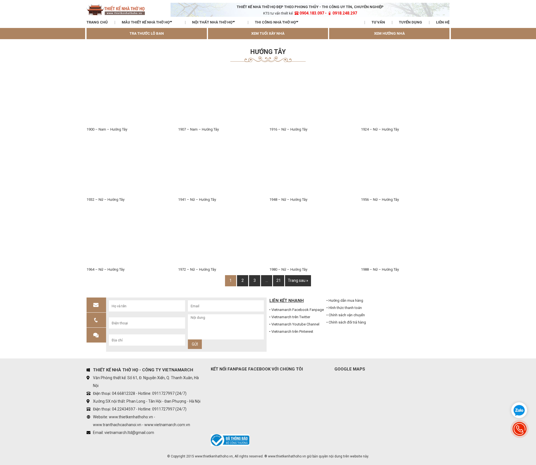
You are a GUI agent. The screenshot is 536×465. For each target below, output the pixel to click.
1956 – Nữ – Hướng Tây (380, 199)
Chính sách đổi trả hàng (347, 322)
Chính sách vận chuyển (347, 315)
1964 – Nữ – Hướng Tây (106, 269)
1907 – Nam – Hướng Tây (198, 129)
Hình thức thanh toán (345, 308)
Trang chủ (97, 22)
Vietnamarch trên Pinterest (292, 331)
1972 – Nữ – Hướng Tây (197, 269)
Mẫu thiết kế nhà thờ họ (146, 22)
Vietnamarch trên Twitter (290, 317)
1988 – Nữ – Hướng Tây (380, 269)
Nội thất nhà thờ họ (212, 22)
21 (278, 280)
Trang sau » (298, 280)
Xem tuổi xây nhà (267, 33)
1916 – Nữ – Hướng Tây (288, 129)
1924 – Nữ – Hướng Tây (380, 129)
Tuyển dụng (410, 22)
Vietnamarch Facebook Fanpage (297, 310)
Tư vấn (378, 22)
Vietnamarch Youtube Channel (295, 324)
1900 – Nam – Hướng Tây (107, 129)
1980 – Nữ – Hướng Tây (288, 269)
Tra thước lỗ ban (147, 33)
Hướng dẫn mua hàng (346, 300)
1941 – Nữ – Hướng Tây (197, 199)
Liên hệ (442, 22)
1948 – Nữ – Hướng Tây (288, 199)
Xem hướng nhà (389, 33)
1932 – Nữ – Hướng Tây (106, 199)
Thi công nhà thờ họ (275, 22)
